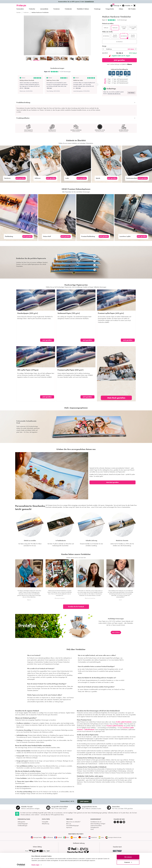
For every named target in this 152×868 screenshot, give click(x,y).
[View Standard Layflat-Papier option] (94, 261)
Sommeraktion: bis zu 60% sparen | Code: (76, 2)
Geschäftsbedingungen (72, 825)
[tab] (29, 58)
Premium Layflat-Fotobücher (115, 726)
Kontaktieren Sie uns (96, 822)
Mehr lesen (26, 88)
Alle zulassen (128, 857)
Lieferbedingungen (23, 824)
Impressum (69, 827)
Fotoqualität (45, 822)
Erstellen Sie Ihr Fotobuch (76, 607)
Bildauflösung (45, 824)
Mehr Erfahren (116, 632)
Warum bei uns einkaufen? (73, 822)
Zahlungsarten (21, 822)
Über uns (68, 824)
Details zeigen (35, 865)
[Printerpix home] (21, 5)
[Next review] (97, 84)
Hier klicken (131, 92)
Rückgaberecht (95, 827)
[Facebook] (118, 822)
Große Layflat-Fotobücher (124, 722)
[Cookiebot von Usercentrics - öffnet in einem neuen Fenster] (21, 865)
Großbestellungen (22, 825)
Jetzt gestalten (119, 60)
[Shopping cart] (134, 5)
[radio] (106, 27)
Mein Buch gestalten (116, 397)
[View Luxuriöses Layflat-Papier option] (94, 270)
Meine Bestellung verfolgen (98, 824)
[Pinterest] (121, 822)
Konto (92, 829)
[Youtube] (124, 822)
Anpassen (127, 862)
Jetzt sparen (84, 801)
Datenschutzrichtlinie (96, 825)
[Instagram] (115, 822)
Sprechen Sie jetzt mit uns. (114, 93)
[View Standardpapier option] (94, 256)
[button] (119, 49)
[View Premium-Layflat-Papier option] (94, 265)
